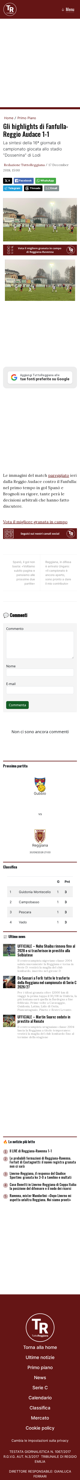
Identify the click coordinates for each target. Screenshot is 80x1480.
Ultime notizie (40, 1357)
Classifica (10, 866)
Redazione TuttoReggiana (24, 165)
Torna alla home (40, 1347)
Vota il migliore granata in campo (35, 521)
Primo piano (40, 1367)
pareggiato (58, 475)
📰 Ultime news (14, 936)
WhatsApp (47, 180)
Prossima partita (15, 765)
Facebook (25, 180)
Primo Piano (26, 118)
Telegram (14, 188)
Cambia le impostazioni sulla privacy (40, 1440)
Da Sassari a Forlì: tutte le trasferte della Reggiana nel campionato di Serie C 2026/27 (47, 982)
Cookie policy (40, 1428)
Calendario (40, 1397)
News (40, 1377)
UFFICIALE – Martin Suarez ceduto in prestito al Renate (43, 1019)
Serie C (40, 1387)
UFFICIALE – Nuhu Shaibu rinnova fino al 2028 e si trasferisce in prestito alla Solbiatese (46, 950)
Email (53, 188)
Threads (35, 188)
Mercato (40, 1418)
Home (8, 118)
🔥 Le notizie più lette (19, 1141)
